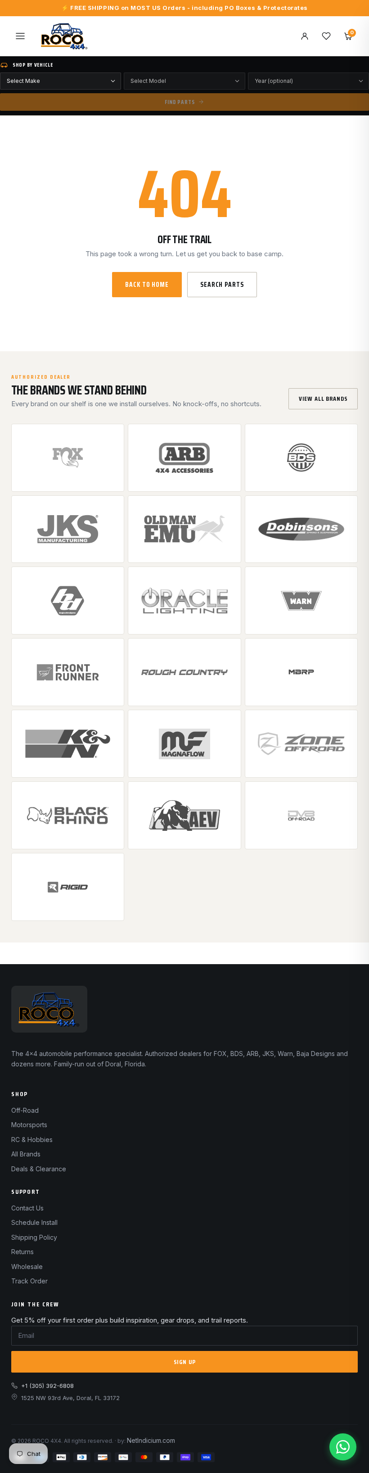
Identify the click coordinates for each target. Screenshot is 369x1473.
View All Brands (323, 398)
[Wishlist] (326, 36)
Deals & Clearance (38, 1169)
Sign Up (185, 1362)
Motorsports (29, 1125)
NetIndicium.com (151, 1440)
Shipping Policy (34, 1237)
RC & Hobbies (32, 1139)
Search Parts (222, 284)
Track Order (29, 1281)
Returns (22, 1251)
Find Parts (180, 102)
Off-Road (25, 1110)
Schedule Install (34, 1222)
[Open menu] (20, 36)
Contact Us (27, 1208)
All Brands (25, 1154)
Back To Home (147, 284)
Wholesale (27, 1266)
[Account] (305, 36)
